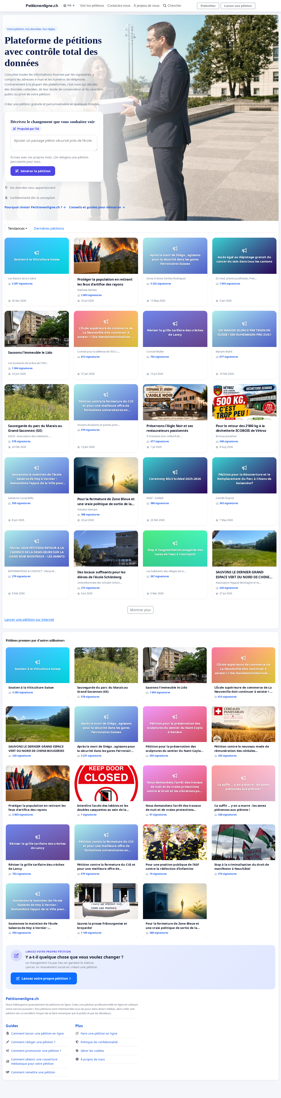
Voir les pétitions (92, 5)
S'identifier (208, 5)
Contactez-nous (118, 5)
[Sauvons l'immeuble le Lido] (175, 672)
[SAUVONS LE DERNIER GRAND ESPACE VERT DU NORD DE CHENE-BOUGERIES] (38, 733)
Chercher (174, 5)
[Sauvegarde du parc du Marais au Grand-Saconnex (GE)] (106, 674)
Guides (12, 1025)
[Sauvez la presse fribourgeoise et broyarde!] (106, 910)
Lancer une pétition (238, 5)
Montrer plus (140, 610)
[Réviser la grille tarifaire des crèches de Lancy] (38, 851)
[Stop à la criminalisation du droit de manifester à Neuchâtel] (243, 851)
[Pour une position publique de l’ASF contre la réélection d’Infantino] (175, 851)
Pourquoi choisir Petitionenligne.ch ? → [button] (35, 207)
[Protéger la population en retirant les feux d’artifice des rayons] (38, 792)
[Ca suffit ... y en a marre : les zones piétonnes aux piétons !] (243, 792)
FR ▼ (71, 5)
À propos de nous (146, 5)
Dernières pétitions (49, 228)
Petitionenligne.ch (42, 5)
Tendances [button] (16, 228)
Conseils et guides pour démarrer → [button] (97, 207)
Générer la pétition (36, 171)
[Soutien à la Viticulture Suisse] (38, 672)
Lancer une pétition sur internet (29, 619)
